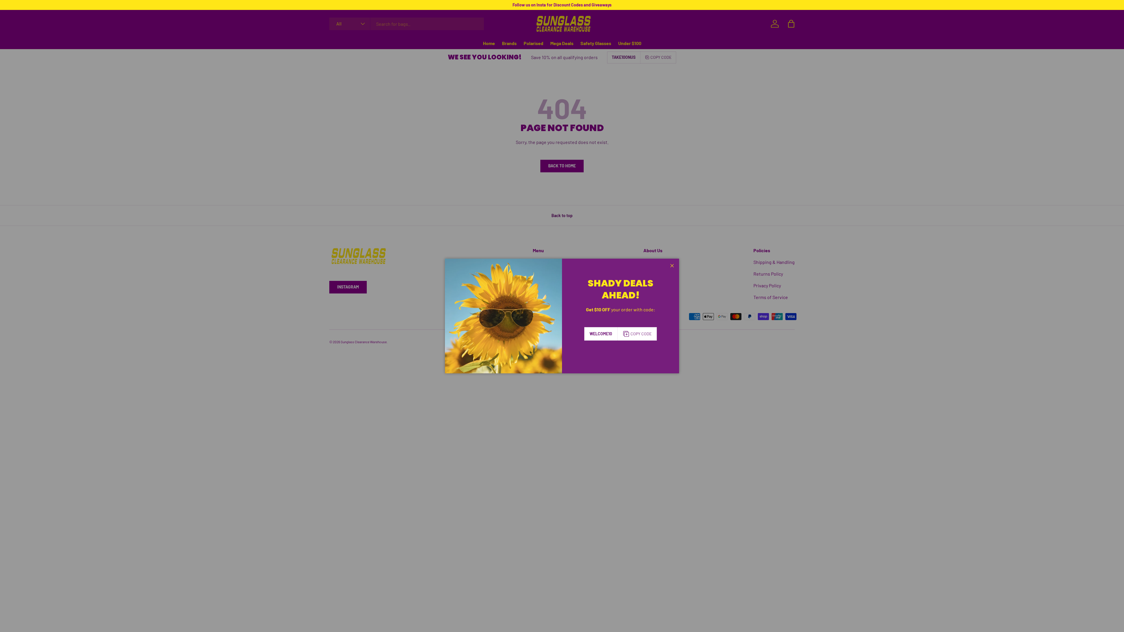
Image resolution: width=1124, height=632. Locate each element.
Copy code (641, 333)
